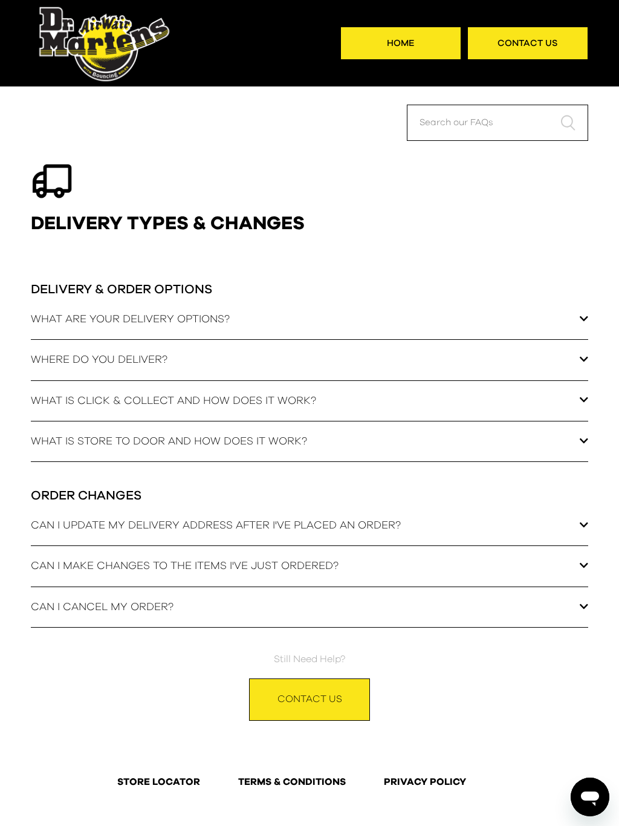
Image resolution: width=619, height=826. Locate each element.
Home (401, 43)
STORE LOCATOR (158, 782)
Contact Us (527, 43)
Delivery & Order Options (121, 289)
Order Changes (86, 495)
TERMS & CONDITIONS (292, 782)
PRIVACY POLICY (425, 782)
